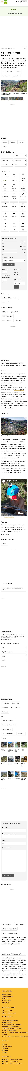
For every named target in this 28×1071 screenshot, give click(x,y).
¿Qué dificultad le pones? (10, 238)
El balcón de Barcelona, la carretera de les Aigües (15, 1037)
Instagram (5, 1050)
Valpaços (13, 142)
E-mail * (9, 834)
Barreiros (5, 142)
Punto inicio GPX (7, 316)
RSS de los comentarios (9, 928)
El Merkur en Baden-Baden (9, 1030)
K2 (3, 71)
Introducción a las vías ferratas (10, 1020)
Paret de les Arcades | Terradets (10, 1026)
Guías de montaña (8, 1011)
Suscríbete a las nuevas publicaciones (13, 1059)
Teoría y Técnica (16, 707)
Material (6, 707)
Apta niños (16, 76)
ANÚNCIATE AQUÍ (12, 104)
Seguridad (16, 703)
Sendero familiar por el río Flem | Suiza (12, 1028)
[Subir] (24, 933)
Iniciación (6, 703)
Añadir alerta (19, 13)
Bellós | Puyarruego (7, 1022)
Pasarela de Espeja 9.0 (8, 733)
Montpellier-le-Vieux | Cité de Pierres (11, 1024)
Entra (18, 1)
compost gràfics (7, 1001)
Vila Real (21, 142)
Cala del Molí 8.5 (7, 729)
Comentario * (7, 848)
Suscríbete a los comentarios (10, 1061)
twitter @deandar (7, 1046)
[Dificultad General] (1, 152)
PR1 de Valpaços (19, 390)
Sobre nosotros (7, 994)
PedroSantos (11, 48)
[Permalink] (16, 933)
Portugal (9, 71)
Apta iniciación (6, 76)
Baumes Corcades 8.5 (8, 720)
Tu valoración (18, 279)
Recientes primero (7, 924)
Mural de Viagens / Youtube (9, 517)
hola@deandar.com (8, 996)
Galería (6, 312)
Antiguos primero (20, 924)
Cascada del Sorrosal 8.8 (9, 725)
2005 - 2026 (6, 998)
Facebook (5, 1048)
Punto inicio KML (7, 320)
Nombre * (6, 827)
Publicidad (6, 1003)
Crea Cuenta (24, 1)
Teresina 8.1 (21, 733)
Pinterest (4, 1052)
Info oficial (15, 312)
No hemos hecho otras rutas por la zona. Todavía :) (13, 588)
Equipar (6, 712)
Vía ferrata (17, 71)
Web (4, 840)
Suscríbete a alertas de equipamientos (12, 1064)
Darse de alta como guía (9, 1013)
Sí (22, 219)
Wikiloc (19, 320)
